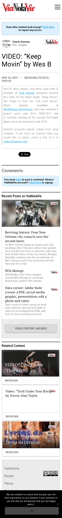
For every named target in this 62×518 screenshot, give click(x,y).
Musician (30, 77)
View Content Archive (31, 328)
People (43, 77)
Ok (32, 511)
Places (8, 483)
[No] (58, 504)
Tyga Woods (26, 93)
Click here (48, 27)
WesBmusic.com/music (17, 109)
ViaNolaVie (11, 468)
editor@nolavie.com (15, 141)
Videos (6, 80)
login (18, 179)
